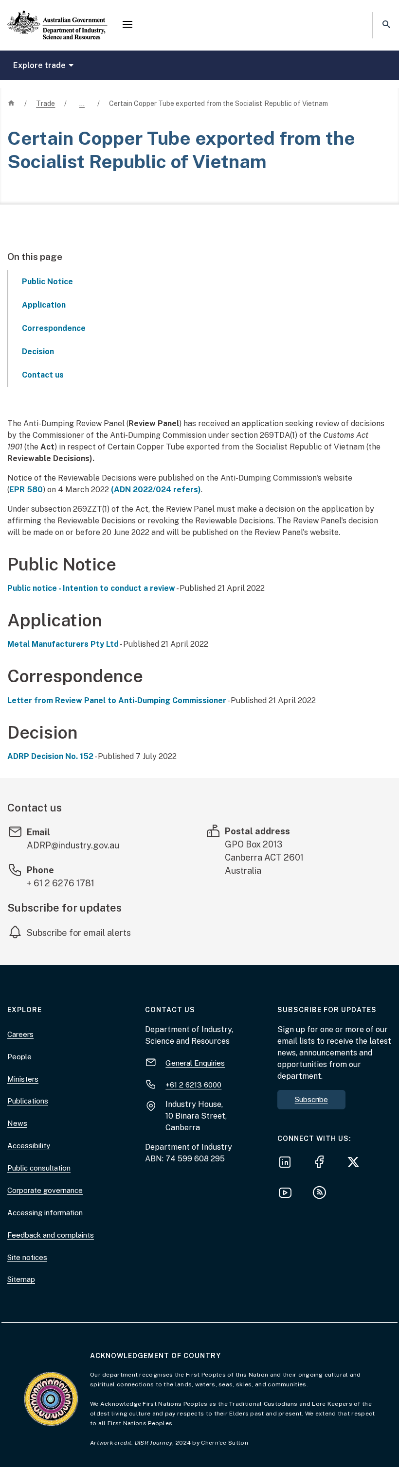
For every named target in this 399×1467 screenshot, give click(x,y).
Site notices (27, 1257)
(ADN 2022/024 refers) (156, 489)
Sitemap (21, 1279)
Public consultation (39, 1168)
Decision (38, 351)
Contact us (43, 375)
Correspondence (54, 328)
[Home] (57, 17)
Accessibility (28, 1145)
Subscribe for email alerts (79, 933)
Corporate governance (45, 1190)
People (19, 1057)
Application (44, 305)
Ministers (22, 1079)
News (17, 1123)
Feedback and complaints (50, 1235)
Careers (20, 1034)
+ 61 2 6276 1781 (60, 883)
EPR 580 (26, 489)
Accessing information (45, 1212)
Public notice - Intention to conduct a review (91, 588)
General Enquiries (195, 1063)
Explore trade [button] (39, 65)
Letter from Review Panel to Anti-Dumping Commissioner (116, 700)
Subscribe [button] (311, 1099)
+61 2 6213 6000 (193, 1085)
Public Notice (47, 281)
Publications (27, 1101)
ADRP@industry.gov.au (73, 845)
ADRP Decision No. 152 (50, 756)
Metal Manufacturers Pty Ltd (63, 644)
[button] (127, 25)
